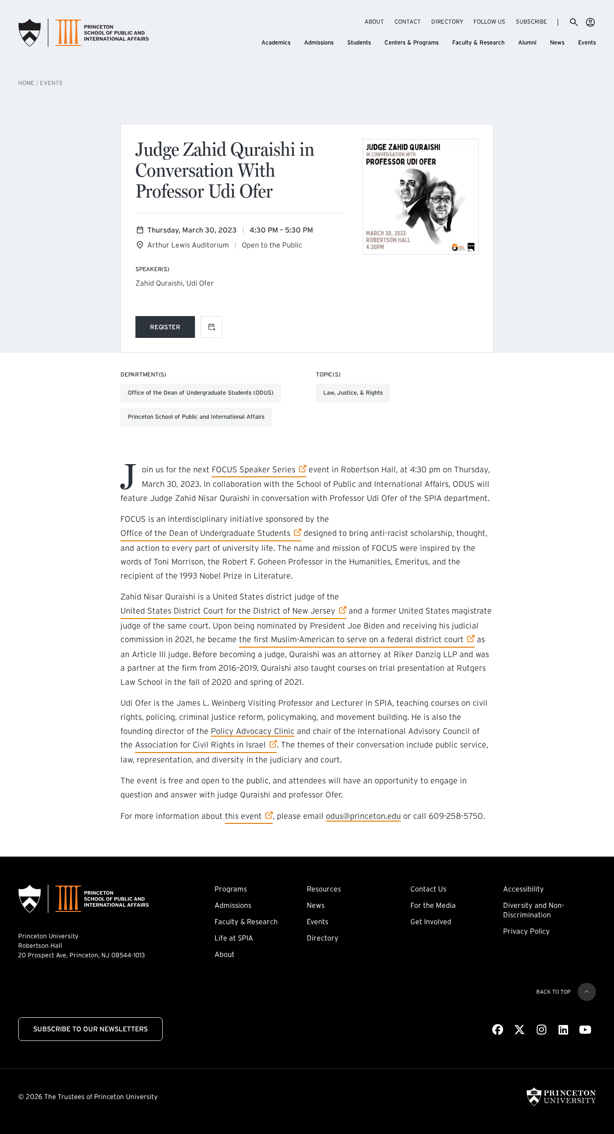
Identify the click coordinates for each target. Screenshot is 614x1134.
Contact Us (428, 889)
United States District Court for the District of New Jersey (227, 610)
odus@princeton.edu (363, 816)
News (557, 42)
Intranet (590, 22)
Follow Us (489, 21)
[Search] (574, 22)
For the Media (433, 905)
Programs (231, 889)
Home (26, 82)
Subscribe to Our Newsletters (90, 1029)
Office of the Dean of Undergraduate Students (205, 533)
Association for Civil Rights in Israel (200, 744)
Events (587, 42)
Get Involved (430, 921)
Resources (324, 889)
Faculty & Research (478, 42)
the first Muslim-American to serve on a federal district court (351, 639)
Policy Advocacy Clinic (253, 731)
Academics (275, 42)
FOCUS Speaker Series (253, 469)
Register (172, 328)
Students (359, 42)
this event (249, 816)
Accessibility (523, 889)
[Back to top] (587, 992)
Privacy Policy (526, 931)
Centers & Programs (411, 42)
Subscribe (531, 21)
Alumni (527, 42)
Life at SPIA (234, 938)
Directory (447, 21)
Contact (407, 21)
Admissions (319, 42)
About (374, 21)
